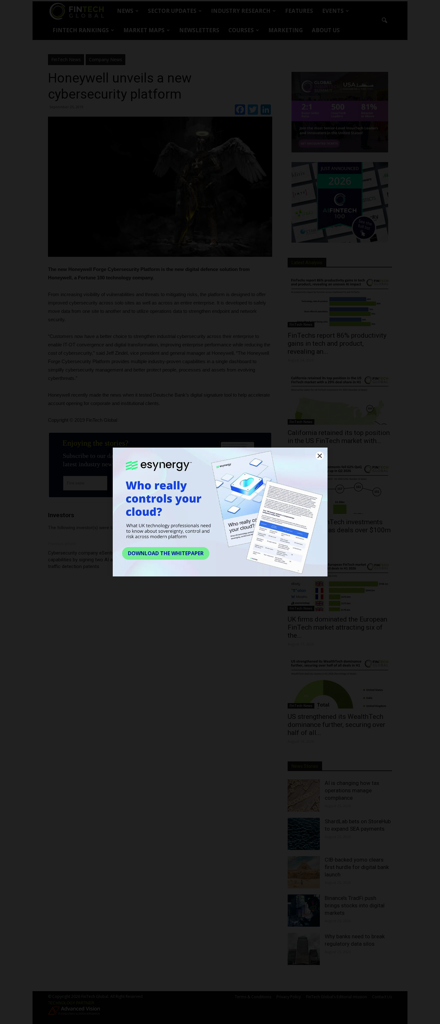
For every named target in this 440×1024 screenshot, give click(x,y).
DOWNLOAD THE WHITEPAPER (166, 553)
